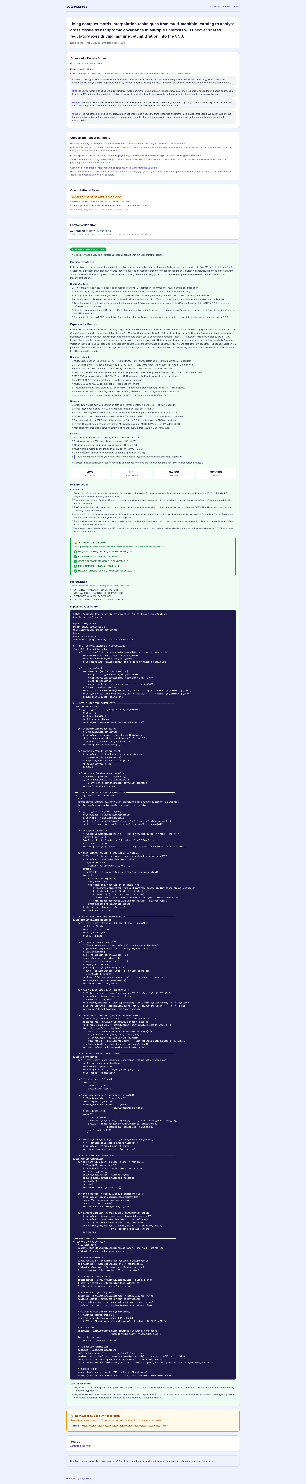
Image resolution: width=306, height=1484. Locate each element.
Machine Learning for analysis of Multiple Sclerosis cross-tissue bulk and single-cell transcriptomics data (127, 143)
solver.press (76, 6)
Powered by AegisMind (78, 1478)
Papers (226, 6)
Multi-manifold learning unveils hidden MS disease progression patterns (121, 1425)
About (236, 6)
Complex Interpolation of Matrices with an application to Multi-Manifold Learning (113, 167)
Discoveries (214, 6)
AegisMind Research (80, 1445)
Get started (208, 1461)
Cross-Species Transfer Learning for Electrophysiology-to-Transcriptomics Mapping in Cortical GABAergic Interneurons (135, 155)
